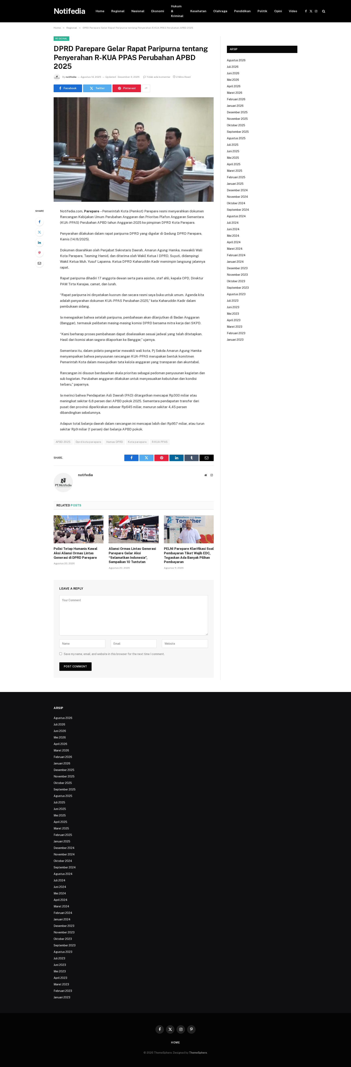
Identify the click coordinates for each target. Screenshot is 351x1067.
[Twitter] (39, 232)
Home (100, 11)
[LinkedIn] (39, 242)
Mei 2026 (233, 79)
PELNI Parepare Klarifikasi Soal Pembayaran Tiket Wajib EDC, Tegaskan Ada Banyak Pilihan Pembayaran (189, 555)
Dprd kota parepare (88, 441)
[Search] (323, 11)
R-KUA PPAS (160, 441)
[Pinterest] (39, 253)
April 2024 (234, 242)
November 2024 (237, 196)
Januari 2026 (235, 105)
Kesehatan (198, 11)
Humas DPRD (114, 441)
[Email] (39, 263)
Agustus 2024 (236, 216)
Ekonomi (157, 11)
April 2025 (233, 164)
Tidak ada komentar (158, 77)
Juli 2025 (232, 144)
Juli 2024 (233, 222)
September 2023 (238, 287)
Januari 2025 (235, 183)
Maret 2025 (234, 170)
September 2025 (238, 131)
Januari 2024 (235, 261)
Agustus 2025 (236, 138)
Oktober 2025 (236, 125)
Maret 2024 (235, 248)
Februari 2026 (236, 99)
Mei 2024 (233, 235)
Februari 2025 (236, 177)
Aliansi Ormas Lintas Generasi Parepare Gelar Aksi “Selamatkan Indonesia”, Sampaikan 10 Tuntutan (132, 555)
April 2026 (233, 86)
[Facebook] (39, 222)
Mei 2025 (233, 157)
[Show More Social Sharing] (146, 88)
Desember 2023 (237, 268)
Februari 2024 (236, 255)
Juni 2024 (233, 229)
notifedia (71, 77)
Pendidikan (242, 11)
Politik (262, 11)
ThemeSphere (198, 1052)
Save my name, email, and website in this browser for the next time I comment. (114, 654)
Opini (278, 11)
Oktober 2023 (236, 281)
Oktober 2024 (236, 203)
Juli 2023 (232, 300)
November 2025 (237, 118)
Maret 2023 (234, 326)
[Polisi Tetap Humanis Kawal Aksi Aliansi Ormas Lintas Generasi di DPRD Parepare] (78, 529)
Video (293, 11)
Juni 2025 (233, 151)
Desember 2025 (237, 112)
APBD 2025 (63, 441)
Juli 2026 (232, 66)
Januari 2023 (235, 339)
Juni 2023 (233, 307)
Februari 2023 (236, 333)
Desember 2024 (237, 190)
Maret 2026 (234, 92)
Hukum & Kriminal (177, 11)
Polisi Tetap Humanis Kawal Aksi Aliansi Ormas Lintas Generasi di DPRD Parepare (75, 553)
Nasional (137, 11)
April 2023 (233, 320)
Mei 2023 (233, 313)
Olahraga (220, 11)
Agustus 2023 (236, 294)
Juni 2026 (233, 73)
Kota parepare (137, 441)
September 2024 (238, 209)
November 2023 (237, 274)
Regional (118, 11)
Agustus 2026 (236, 60)
